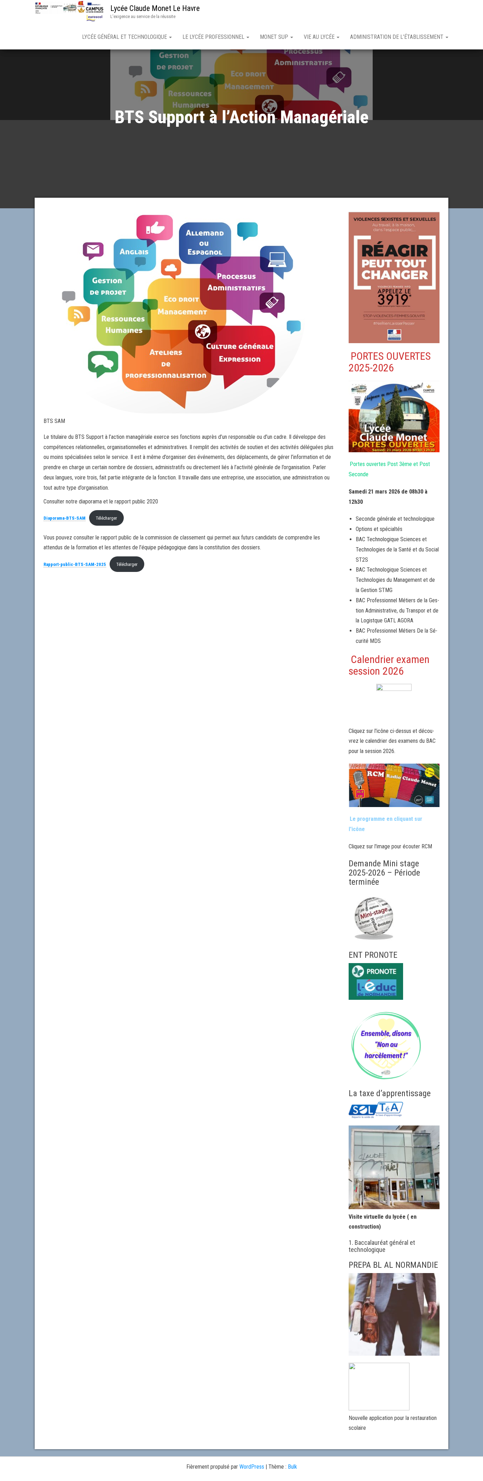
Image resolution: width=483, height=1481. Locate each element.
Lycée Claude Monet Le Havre (155, 8)
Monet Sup (275, 37)
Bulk (292, 1466)
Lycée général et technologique (125, 37)
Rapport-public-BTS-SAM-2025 (74, 564)
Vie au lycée (320, 37)
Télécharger (106, 518)
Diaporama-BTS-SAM (64, 518)
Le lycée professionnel (214, 37)
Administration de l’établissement (397, 37)
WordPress (251, 1466)
